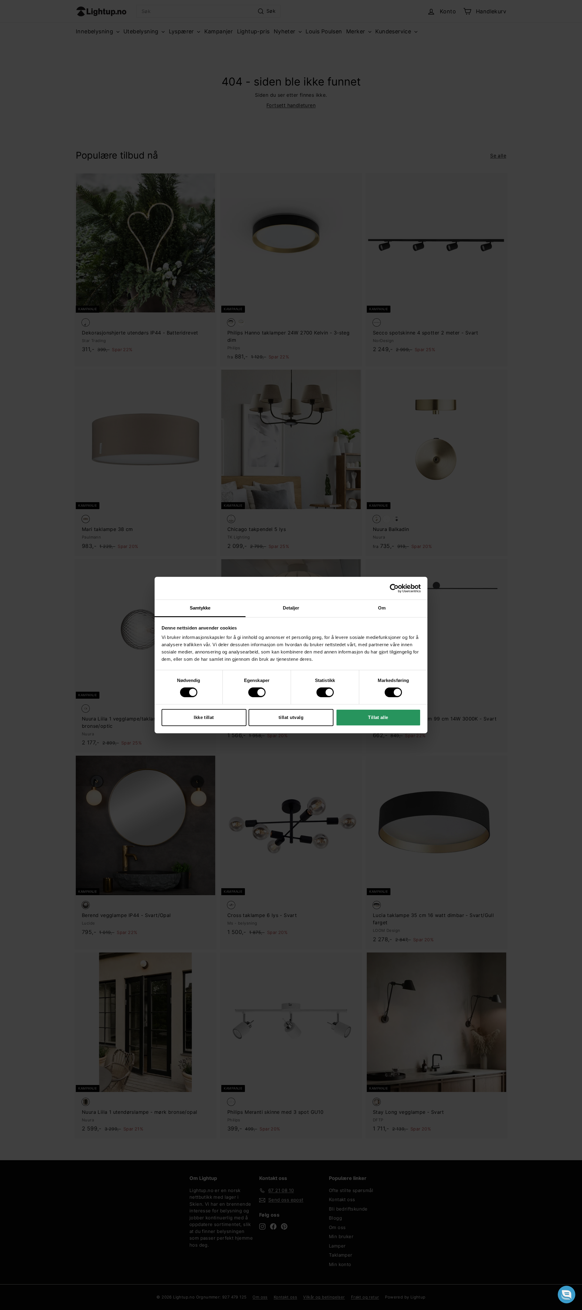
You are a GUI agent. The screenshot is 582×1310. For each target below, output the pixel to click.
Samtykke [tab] (200, 607)
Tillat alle (378, 717)
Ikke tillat (204, 717)
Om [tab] (382, 607)
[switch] (257, 692)
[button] (566, 1294)
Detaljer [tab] (291, 607)
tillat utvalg (291, 717)
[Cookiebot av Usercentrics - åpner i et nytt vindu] (394, 588)
